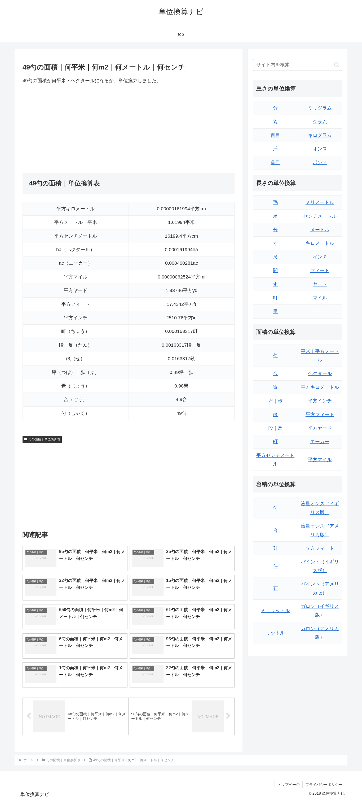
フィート (319, 270)
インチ (320, 257)
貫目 (275, 162)
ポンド (320, 162)
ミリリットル (275, 610)
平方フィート (320, 414)
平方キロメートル (320, 387)
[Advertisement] (75, 129)
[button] (336, 65)
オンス (320, 148)
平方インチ (320, 400)
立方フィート (320, 548)
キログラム (320, 135)
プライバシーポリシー (323, 784)
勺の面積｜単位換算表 (44, 439)
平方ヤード (320, 428)
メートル (319, 229)
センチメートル (320, 216)
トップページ (288, 784)
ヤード (320, 284)
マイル (320, 298)
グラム (320, 121)
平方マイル (320, 459)
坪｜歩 (275, 400)
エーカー (319, 441)
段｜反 (275, 428)
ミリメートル (320, 202)
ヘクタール (320, 373)
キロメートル (320, 243)
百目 (275, 135)
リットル (275, 632)
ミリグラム (320, 108)
